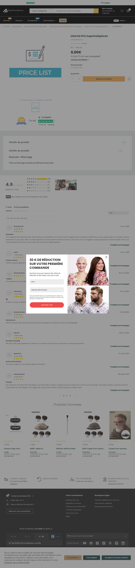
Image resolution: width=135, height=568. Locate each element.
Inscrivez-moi (47, 305)
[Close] (106, 257)
